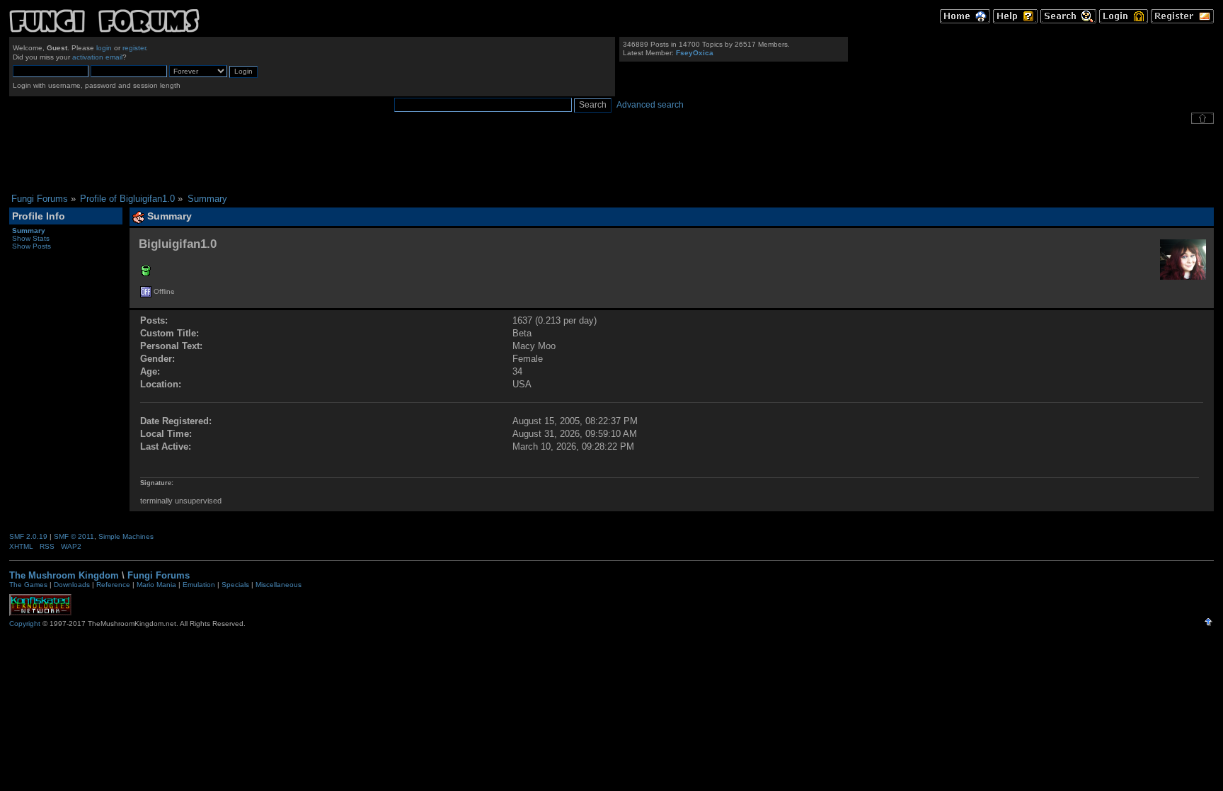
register (134, 48)
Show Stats (31, 238)
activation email (97, 57)
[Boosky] (145, 273)
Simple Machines (126, 536)
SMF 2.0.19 (28, 536)
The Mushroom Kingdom (64, 575)
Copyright (24, 623)
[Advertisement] (611, 158)
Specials (235, 584)
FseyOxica (694, 53)
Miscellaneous (278, 584)
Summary (28, 230)
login (104, 48)
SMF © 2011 (74, 536)
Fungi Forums (158, 575)
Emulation (199, 584)
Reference (113, 584)
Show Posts (31, 246)
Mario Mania (156, 584)
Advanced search (650, 105)
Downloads (72, 584)
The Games (28, 584)
